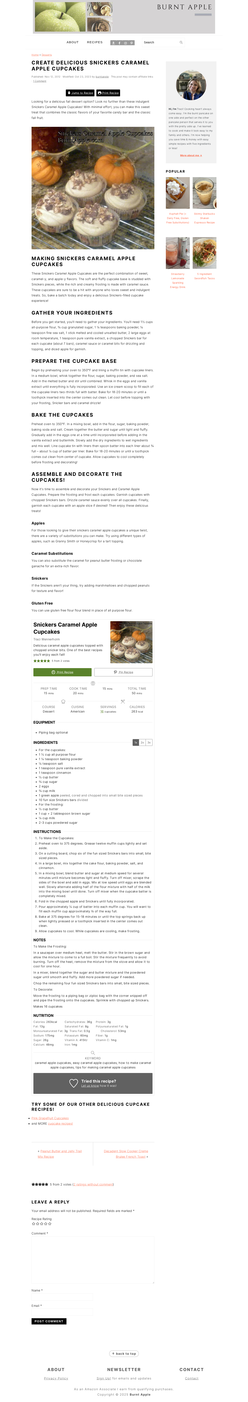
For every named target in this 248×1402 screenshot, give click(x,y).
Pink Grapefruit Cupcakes (50, 1118)
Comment (40, 1233)
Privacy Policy (56, 1378)
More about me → (191, 155)
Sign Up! (104, 1378)
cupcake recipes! (60, 1123)
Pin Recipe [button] (125, 672)
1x (135, 742)
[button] (35, 661)
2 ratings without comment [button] (93, 1184)
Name (37, 1290)
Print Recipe (110, 93)
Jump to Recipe (82, 93)
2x (142, 742)
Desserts (47, 54)
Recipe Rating (42, 1219)
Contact (192, 1378)
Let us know (90, 1085)
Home (35, 54)
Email (37, 1305)
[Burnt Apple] (124, 32)
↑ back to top (124, 1353)
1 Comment (39, 81)
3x (149, 742)
